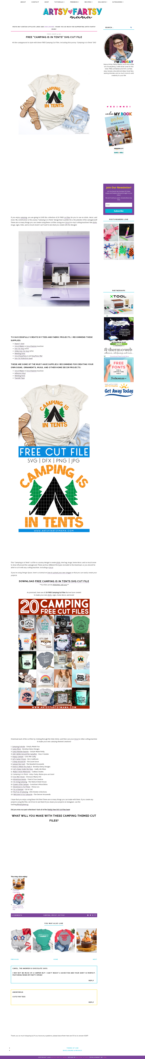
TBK (104, 1057)
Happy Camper (17, 757)
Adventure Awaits (19, 779)
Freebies (74, 2)
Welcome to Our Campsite (22, 794)
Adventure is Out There (21, 787)
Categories (117, 2)
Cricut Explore (31, 346)
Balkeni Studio (82, 1057)
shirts (95, 222)
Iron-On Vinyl (19, 349)
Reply (91, 980)
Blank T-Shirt (19, 344)
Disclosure (49, 26)
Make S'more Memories (21, 772)
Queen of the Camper (21, 784)
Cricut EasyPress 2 (21, 356)
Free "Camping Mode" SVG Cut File (18, 907)
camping (23, 217)
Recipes (88, 2)
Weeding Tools (20, 353)
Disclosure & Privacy (72, 1050)
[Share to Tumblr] (92, 915)
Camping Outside (18, 747)
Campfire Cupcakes (16, 891)
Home (56, 959)
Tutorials (58, 2)
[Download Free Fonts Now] (119, 356)
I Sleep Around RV (19, 762)
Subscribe (118, 211)
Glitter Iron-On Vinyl (22, 351)
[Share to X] (90, 915)
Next (95, 959)
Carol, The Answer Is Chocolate (27, 968)
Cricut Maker (19, 346)
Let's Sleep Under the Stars (23, 769)
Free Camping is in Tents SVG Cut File (62, 581)
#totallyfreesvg (22, 804)
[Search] (131, 27)
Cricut (67, 222)
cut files (67, 217)
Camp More (16, 749)
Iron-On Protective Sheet (24, 358)
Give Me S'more (19, 777)
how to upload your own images (59, 573)
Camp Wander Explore (20, 752)
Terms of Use (73, 1048)
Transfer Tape (20, 378)
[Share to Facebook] (87, 915)
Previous (15, 959)
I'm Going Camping (20, 782)
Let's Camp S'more (19, 759)
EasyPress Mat (37, 356)
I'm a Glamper (18, 789)
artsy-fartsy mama (59, 1057)
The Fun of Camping (20, 792)
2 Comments (17, 915)
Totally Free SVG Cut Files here (58, 810)
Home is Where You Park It (22, 767)
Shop (47, 2)
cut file (61, 915)
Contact (35, 2)
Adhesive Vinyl (20, 373)
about (23, 2)
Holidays (102, 2)
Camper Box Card (18, 764)
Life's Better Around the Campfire (24, 754)
